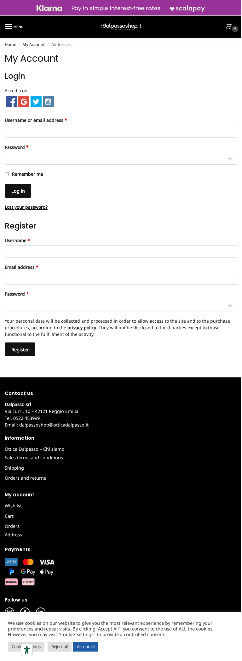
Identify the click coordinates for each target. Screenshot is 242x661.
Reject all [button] (59, 646)
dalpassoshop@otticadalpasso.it (54, 424)
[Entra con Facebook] (11, 101)
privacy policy (81, 327)
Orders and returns (25, 478)
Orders (12, 526)
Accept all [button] (86, 646)
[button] (230, 27)
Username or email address (45, 120)
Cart (9, 516)
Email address (31, 267)
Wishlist (13, 505)
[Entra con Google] (23, 101)
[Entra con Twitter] (35, 101)
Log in (18, 191)
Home (10, 44)
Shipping (14, 468)
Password (26, 147)
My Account (33, 44)
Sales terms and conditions (34, 457)
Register (20, 349)
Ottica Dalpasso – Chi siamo (35, 449)
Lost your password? (26, 207)
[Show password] (230, 158)
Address (13, 534)
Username (27, 240)
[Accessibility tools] (27, 650)
